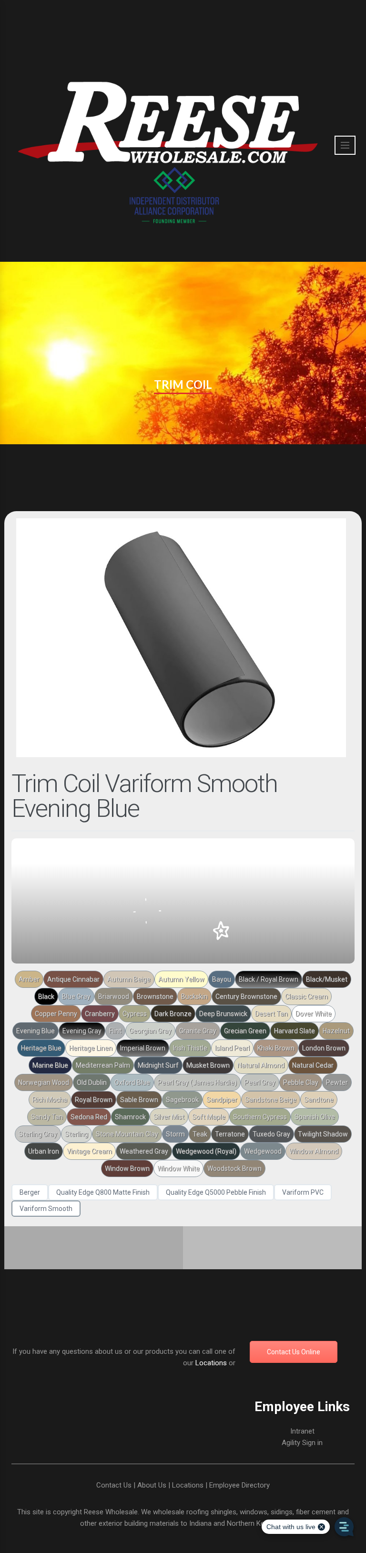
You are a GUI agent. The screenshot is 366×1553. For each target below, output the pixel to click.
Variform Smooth (46, 1208)
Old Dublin (92, 1082)
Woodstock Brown (234, 1168)
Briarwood (113, 996)
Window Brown (127, 1168)
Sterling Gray (38, 1134)
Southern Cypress (260, 1117)
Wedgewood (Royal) (206, 1151)
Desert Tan (271, 1013)
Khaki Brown (276, 1048)
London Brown (324, 1048)
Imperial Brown (142, 1048)
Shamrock (130, 1117)
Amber (29, 979)
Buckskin (194, 996)
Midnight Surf (158, 1065)
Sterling (76, 1134)
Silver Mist (168, 1117)
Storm (175, 1134)
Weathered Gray (144, 1151)
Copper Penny (56, 1013)
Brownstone (155, 996)
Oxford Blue (132, 1082)
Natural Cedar (313, 1065)
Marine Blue (50, 1065)
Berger (30, 1192)
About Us (151, 1485)
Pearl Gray (259, 1082)
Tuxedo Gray (271, 1134)
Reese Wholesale (111, 1512)
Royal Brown (93, 1099)
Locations (211, 1363)
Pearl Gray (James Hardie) (197, 1082)
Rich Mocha (49, 1099)
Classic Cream (306, 996)
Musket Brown (208, 1065)
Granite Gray (197, 1031)
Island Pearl (232, 1048)
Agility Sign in (302, 1442)
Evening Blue (35, 1031)
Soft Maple (208, 1117)
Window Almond (313, 1151)
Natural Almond (261, 1065)
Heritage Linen (90, 1048)
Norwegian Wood (43, 1082)
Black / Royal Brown (268, 979)
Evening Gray (82, 1031)
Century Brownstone (246, 996)
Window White (178, 1168)
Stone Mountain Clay (127, 1134)
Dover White (313, 1013)
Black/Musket (326, 979)
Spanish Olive (315, 1117)
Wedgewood (263, 1151)
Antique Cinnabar (73, 979)
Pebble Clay (300, 1082)
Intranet (302, 1431)
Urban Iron (43, 1151)
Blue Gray (76, 996)
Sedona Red (89, 1117)
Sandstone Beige (270, 1099)
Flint (115, 1031)
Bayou (221, 979)
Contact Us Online (293, 1352)
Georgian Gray (150, 1031)
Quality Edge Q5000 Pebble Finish (216, 1192)
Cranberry (100, 1013)
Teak (200, 1134)
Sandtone (319, 1099)
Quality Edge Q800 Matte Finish (103, 1192)
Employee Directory (239, 1485)
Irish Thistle (190, 1048)
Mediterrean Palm (103, 1065)
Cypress (134, 1013)
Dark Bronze (173, 1013)
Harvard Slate (294, 1031)
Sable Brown (139, 1099)
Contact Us (114, 1485)
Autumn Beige (129, 979)
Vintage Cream (89, 1151)
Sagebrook (182, 1099)
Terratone (230, 1134)
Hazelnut (336, 1031)
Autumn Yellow (181, 979)
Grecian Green (245, 1031)
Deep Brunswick (223, 1013)
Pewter (337, 1082)
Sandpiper (221, 1099)
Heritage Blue (41, 1048)
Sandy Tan (47, 1117)
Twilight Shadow (323, 1134)
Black (46, 996)
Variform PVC (303, 1192)
